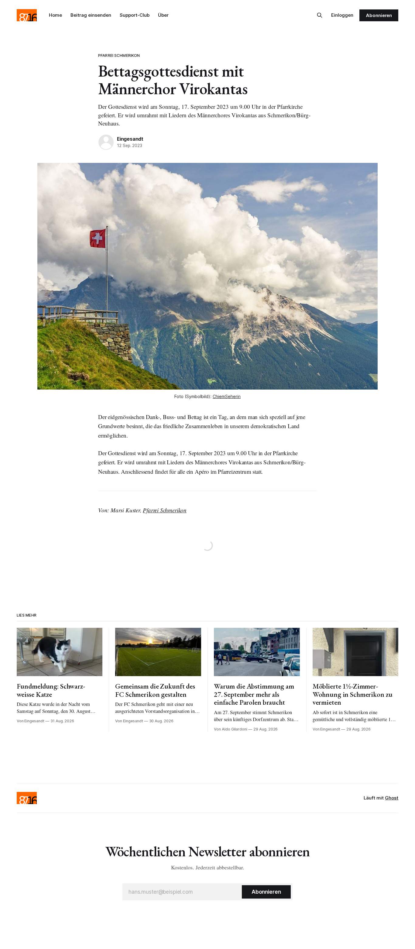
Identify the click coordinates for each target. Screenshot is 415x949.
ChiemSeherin (227, 396)
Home (55, 15)
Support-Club (134, 15)
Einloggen (342, 15)
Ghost (391, 798)
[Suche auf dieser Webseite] (319, 15)
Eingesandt (130, 139)
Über (163, 15)
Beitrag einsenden (90, 15)
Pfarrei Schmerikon (119, 55)
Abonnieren (379, 15)
